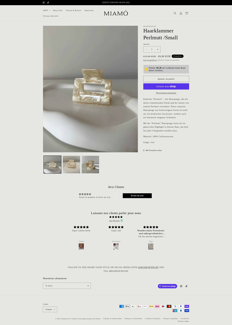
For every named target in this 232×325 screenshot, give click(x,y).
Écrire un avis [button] (137, 196)
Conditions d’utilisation (152, 318)
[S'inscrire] (88, 286)
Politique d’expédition (170, 318)
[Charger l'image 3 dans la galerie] (90, 164)
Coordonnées (185, 318)
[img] (116, 217)
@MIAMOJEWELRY (148, 267)
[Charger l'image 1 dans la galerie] (52, 164)
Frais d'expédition (150, 60)
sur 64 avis (114, 220)
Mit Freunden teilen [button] (154, 150)
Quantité (146, 44)
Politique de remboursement (112, 318)
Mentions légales (183, 321)
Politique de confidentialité (133, 318)
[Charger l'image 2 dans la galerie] (71, 164)
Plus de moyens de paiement (166, 93)
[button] (46, 10)
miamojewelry (65, 319)
